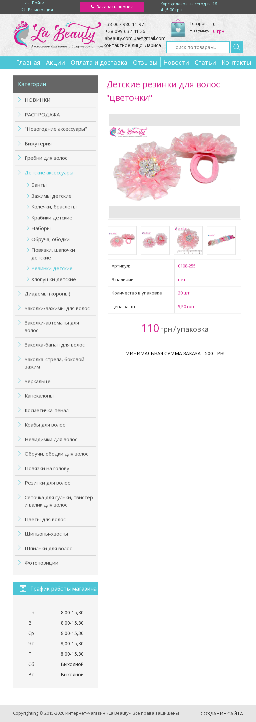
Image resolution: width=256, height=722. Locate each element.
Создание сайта (222, 713)
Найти (237, 47)
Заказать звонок (114, 7)
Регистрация (40, 10)
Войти (38, 3)
